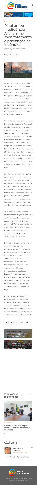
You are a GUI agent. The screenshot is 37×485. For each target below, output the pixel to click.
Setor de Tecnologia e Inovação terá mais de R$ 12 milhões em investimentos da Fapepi (19, 334)
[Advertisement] (18, 370)
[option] (18, 417)
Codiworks (24, 478)
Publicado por (11, 48)
